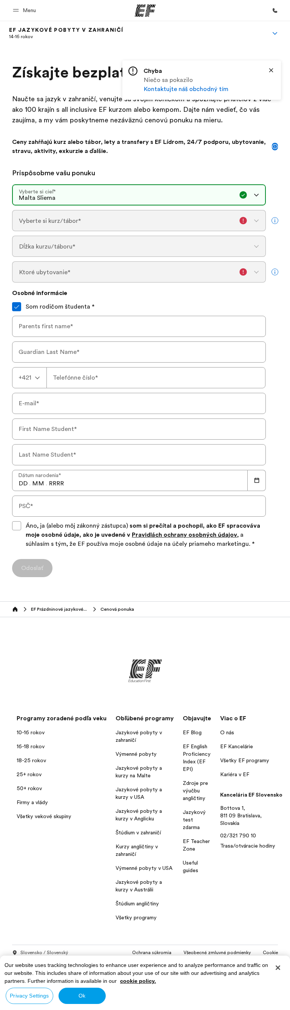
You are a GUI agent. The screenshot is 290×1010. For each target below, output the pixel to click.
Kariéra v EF (234, 774)
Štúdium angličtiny (137, 903)
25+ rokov (29, 774)
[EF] (145, 11)
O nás (227, 732)
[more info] (275, 221)
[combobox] (139, 194)
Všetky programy (136, 917)
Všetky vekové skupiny (44, 816)
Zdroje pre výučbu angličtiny (195, 790)
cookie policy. (138, 981)
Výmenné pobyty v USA (144, 868)
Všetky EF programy (244, 760)
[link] (66, 33)
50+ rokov (29, 788)
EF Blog (192, 732)
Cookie (270, 952)
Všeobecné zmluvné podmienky (217, 952)
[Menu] (275, 33)
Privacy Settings (29, 996)
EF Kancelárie (236, 746)
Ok (82, 996)
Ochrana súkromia (151, 952)
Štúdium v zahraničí (138, 832)
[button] (25, 10)
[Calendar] (257, 480)
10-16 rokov (31, 732)
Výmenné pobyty (136, 754)
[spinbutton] (23, 483)
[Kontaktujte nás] (275, 11)
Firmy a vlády (32, 802)
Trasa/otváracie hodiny (247, 846)
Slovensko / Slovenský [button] (44, 952)
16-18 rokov (31, 746)
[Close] (271, 70)
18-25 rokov (31, 760)
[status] (201, 80)
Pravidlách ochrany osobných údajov (184, 534)
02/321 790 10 (238, 835)
